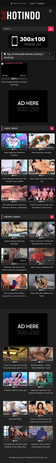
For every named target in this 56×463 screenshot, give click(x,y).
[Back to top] (48, 455)
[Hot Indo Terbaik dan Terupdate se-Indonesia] (23, 16)
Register (41, 3)
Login (32, 3)
